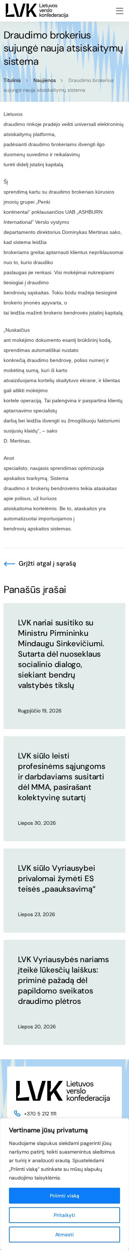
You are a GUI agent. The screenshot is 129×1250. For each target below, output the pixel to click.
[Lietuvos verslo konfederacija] (37, 11)
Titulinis (12, 80)
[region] (64, 1184)
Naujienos (44, 80)
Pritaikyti (64, 1215)
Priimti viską (64, 1195)
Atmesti (64, 1234)
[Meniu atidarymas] (119, 11)
